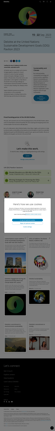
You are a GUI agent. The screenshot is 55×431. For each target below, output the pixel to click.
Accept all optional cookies (27, 220)
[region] (27, 215)
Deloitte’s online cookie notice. (33, 214)
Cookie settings (27, 227)
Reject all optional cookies (27, 223)
